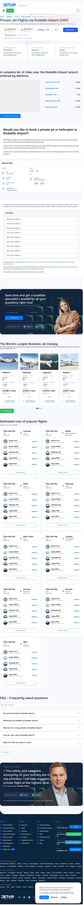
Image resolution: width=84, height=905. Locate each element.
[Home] (9, 5)
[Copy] (15, 188)
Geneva (7, 875)
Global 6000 (7, 372)
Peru (67, 866)
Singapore (42, 880)
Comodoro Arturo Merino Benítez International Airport (49, 262)
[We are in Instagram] (24, 897)
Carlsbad (13, 880)
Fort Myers (62, 878)
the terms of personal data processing (33, 321)
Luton (2, 875)
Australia (78, 864)
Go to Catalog (6, 411)
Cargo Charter (7, 840)
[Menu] (78, 11)
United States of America (7, 864)
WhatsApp (41, 326)
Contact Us (10, 10)
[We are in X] (34, 897)
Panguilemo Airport (8, 264)
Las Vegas (15, 875)
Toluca (67, 875)
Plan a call (14, 318)
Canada (79, 866)
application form (25, 269)
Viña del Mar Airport (29, 262)
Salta (27, 880)
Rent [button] (9, 397)
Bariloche (28, 878)
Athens (34, 878)
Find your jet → (70, 30)
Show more (5, 752)
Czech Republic (11, 866)
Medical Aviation (8, 837)
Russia (19, 864)
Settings (64, 897)
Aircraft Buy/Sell (8, 843)
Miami (48, 873)
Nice (8, 887)
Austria (71, 864)
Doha (7, 880)
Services (2, 821)
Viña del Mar (7, 50)
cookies (46, 888)
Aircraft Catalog (44, 825)
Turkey (25, 864)
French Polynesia (30, 866)
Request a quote (20, 472)
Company (22, 821)
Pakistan (20, 866)
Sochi (13, 887)
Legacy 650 (47, 372)
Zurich (62, 875)
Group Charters (7, 831)
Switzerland (64, 864)
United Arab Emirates (46, 864)
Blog (41, 843)
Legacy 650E (13, 458)
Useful (39, 821)
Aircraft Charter (7, 825)
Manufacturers (44, 831)
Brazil (56, 864)
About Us (24, 825)
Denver (14, 878)
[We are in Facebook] (29, 897)
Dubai (32, 873)
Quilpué (62, 50)
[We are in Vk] (19, 897)
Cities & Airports (45, 837)
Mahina (71, 873)
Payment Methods (27, 840)
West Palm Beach (5, 878)
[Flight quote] (3, 11)
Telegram (28, 326)
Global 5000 (13, 464)
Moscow (19, 873)
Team (23, 828)
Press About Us (26, 834)
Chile (16, 16)
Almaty (2, 880)
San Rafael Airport (69, 262)
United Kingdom (34, 864)
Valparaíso (35, 50)
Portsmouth (70, 878)
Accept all (44, 897)
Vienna (65, 873)
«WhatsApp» (40, 269)
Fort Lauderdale (57, 873)
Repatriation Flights (9, 834)
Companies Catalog (46, 828)
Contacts (24, 837)
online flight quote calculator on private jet (65, 267)
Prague (43, 873)
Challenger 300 (14, 452)
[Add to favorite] (18, 377)
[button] (44, 30)
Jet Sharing (6, 846)
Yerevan (18, 887)
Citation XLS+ (13, 440)
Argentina (48, 866)
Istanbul (26, 873)
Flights (42, 840)
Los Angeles (11, 873)
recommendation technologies (61, 888)
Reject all (54, 897)
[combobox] (49, 5)
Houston (73, 875)
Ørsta (37, 873)
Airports (9, 16)
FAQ (41, 834)
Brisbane (22, 875)
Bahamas (61, 866)
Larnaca (2, 887)
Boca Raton (42, 878)
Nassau (38, 875)
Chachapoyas (53, 875)
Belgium (72, 866)
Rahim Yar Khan (52, 878)
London (78, 873)
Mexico (54, 866)
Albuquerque (30, 875)
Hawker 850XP (67, 372)
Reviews (24, 831)
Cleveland (79, 878)
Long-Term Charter (9, 828)
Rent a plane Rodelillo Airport (10, 116)
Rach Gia (45, 875)
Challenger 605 (27, 372)
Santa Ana (34, 880)
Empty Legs (8, 849)
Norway (2, 866)
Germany (40, 866)
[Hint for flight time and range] (3, 385)
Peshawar (21, 880)
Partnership (25, 843)
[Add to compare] (18, 381)
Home (1, 16)
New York (3, 873)
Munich (21, 878)
